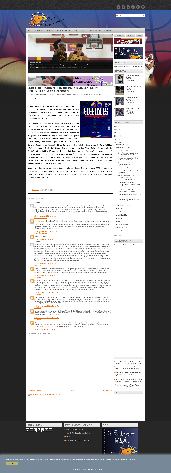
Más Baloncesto (109, 30)
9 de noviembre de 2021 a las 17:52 (46, 292)
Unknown (37, 277)
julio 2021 (119, 212)
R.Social (130, 36)
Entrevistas (39, 30)
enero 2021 (120, 231)
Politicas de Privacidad (96, 469)
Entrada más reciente (35, 390)
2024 (116, 133)
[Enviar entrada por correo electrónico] (41, 190)
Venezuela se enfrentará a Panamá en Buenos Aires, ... (129, 200)
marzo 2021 (120, 224)
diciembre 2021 (121, 144)
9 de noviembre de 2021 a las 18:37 (46, 318)
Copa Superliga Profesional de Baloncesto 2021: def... (128, 154)
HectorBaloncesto (40, 218)
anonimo (37, 265)
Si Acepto (12, 463)
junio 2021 (119, 215)
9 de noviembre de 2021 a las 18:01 (46, 306)
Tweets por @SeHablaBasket (124, 245)
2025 (116, 130)
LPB (76, 30)
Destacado (119, 36)
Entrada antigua (107, 390)
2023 (116, 136)
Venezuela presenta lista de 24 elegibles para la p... (128, 159)
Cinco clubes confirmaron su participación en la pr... (127, 190)
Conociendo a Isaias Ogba (127, 168)
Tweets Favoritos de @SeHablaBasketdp (128, 67)
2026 (116, 126)
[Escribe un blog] (46, 190)
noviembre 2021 (121, 148)
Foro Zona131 (70, 437)
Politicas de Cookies (80, 469)
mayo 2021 (120, 218)
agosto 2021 (120, 208)
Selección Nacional (95, 30)
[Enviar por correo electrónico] (43, 190)
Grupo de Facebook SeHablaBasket (77, 433)
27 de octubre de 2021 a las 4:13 (45, 231)
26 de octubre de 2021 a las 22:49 (45, 216)
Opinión (83, 30)
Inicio (29, 30)
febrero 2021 (120, 228)
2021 (116, 142)
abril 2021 (119, 221)
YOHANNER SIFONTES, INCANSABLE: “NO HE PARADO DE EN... (130, 184)
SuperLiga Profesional (64, 30)
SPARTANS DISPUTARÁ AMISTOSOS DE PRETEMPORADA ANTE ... (128, 177)
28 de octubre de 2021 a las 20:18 (45, 275)
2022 (116, 139)
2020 (116, 235)
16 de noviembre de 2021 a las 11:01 (46, 329)
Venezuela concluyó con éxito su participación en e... (129, 164)
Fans (139, 36)
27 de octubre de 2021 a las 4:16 (45, 240)
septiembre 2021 (121, 205)
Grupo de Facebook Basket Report (77, 440)
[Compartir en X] (49, 190)
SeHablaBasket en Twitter (74, 429)
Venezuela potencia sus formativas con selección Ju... (129, 195)
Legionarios (50, 30)
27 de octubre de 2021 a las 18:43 (45, 264)
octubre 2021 (120, 151)
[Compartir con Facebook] (51, 190)
